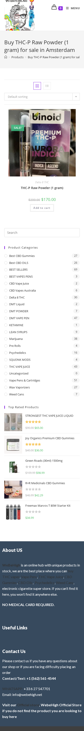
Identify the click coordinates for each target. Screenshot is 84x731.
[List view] (47, 86)
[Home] (5, 57)
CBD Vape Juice (19, 283)
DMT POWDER (18, 311)
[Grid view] (37, 86)
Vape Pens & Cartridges (24, 380)
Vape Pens (29, 577)
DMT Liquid (16, 304)
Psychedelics (17, 353)
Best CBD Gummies (22, 256)
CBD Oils (25, 582)
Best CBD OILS (18, 263)
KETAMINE (16, 325)
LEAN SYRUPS (18, 332)
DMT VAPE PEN (19, 318)
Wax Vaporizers (19, 387)
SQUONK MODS (19, 360)
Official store (28, 705)
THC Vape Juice (50, 577)
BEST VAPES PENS (21, 276)
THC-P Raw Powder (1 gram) (42, 188)
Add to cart (41, 208)
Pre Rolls (15, 346)
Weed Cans (16, 394)
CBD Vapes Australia (22, 290)
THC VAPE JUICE (19, 367)
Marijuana (16, 339)
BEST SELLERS (18, 269)
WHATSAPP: (12, 688)
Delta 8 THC (42, 182)
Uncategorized (18, 373)
